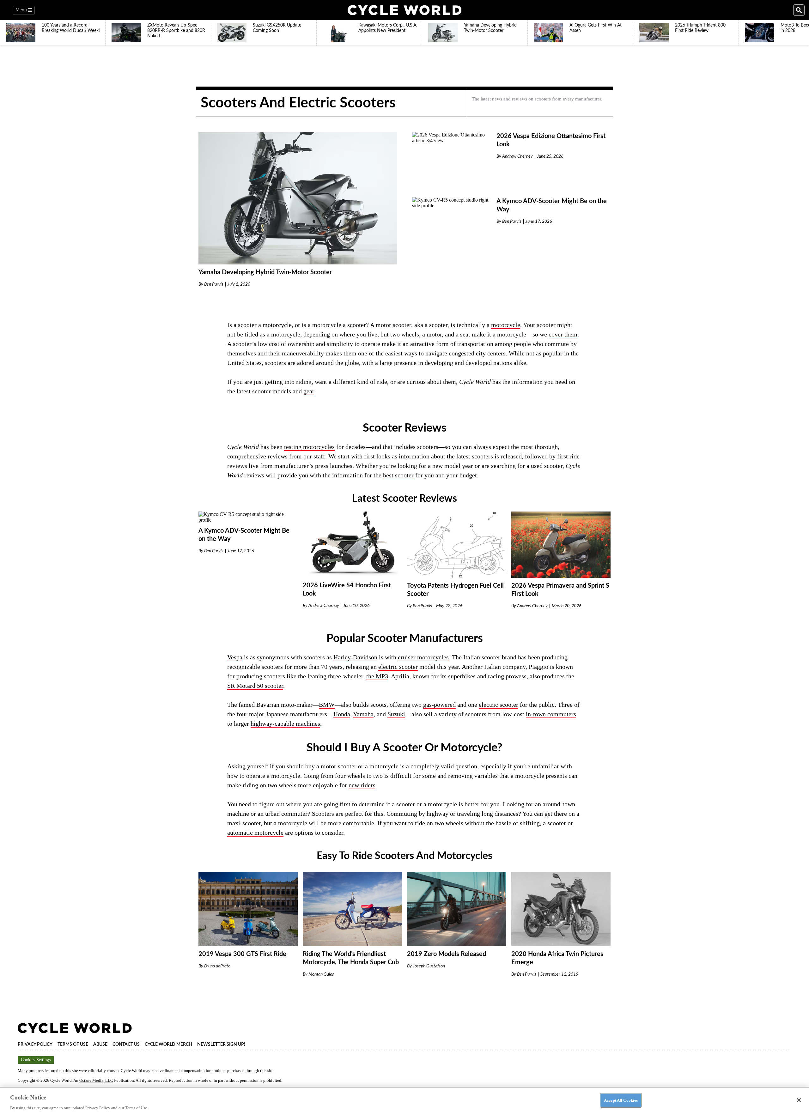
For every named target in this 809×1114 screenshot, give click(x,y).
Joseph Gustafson (429, 966)
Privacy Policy (35, 1044)
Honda (341, 714)
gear (308, 391)
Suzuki (396, 714)
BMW (327, 704)
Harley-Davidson (355, 657)
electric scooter (398, 666)
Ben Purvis (213, 284)
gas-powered (439, 704)
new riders (362, 785)
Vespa (234, 657)
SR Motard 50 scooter (255, 685)
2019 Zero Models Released (446, 954)
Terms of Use (73, 1044)
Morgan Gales (321, 974)
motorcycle (505, 324)
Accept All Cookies (621, 1100)
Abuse (100, 1044)
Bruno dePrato (217, 966)
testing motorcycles (309, 446)
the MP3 (377, 676)
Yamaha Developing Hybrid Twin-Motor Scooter (265, 272)
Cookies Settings (36, 1059)
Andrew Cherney (517, 156)
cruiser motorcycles (423, 657)
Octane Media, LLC (96, 1080)
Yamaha (363, 714)
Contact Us (126, 1044)
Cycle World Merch (168, 1044)
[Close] (799, 1100)
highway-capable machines (285, 723)
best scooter (398, 475)
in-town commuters (551, 714)
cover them (563, 334)
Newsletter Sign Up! (221, 1044)
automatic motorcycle (255, 832)
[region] (404, 1100)
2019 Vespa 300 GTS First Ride (242, 954)
